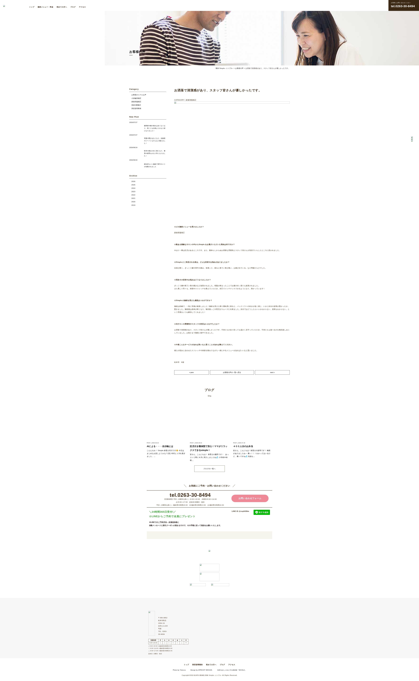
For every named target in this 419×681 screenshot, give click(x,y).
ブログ (73, 7)
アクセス (82, 7)
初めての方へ (62, 7)
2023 (133, 191)
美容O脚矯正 (136, 105)
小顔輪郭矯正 (136, 98)
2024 (133, 188)
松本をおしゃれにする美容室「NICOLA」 (231, 670)
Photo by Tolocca (179, 670)
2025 (133, 185)
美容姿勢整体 (136, 108)
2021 (133, 198)
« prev (191, 372)
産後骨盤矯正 (136, 102)
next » (272, 372)
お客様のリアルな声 (138, 95)
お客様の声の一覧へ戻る (232, 372)
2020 (133, 202)
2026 (133, 181)
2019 (133, 205)
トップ (31, 7)
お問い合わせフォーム (250, 498)
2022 (133, 195)
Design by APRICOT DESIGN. (202, 670)
